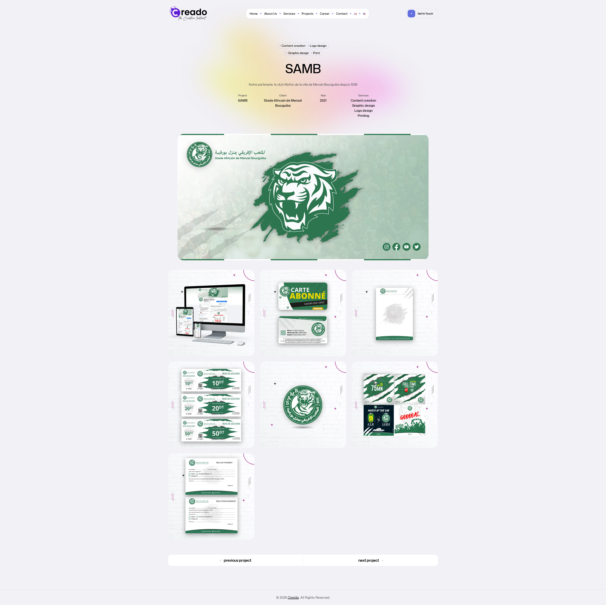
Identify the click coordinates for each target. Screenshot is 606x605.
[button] (422, 13)
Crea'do (293, 597)
